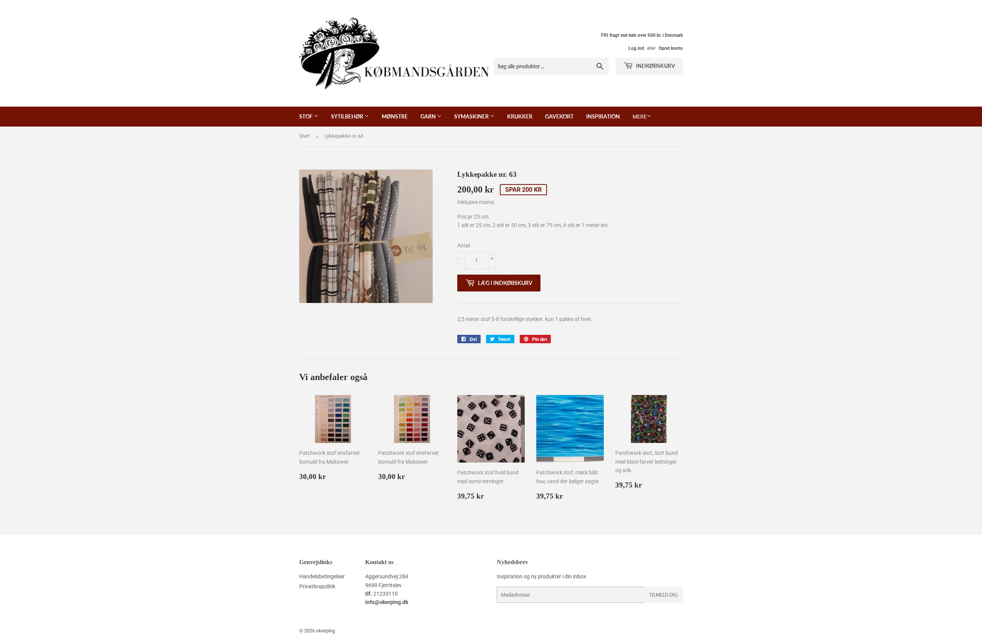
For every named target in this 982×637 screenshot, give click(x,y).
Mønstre (395, 116)
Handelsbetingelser (322, 576)
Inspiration (603, 116)
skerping (325, 631)
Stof (306, 116)
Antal (463, 245)
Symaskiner (472, 116)
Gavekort (559, 116)
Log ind (636, 48)
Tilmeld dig (663, 595)
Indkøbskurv (655, 66)
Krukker (519, 116)
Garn (428, 116)
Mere (640, 117)
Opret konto (671, 48)
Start (304, 136)
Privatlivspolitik (317, 586)
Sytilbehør (347, 116)
